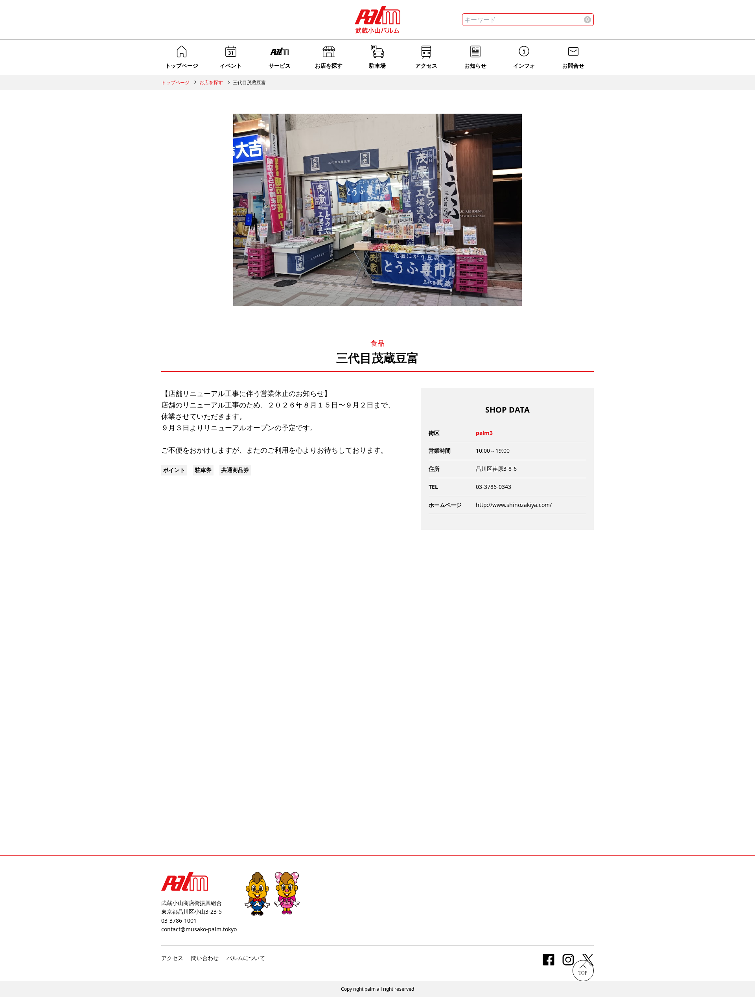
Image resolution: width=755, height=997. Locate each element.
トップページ (175, 82)
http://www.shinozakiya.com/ (514, 505)
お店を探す (211, 82)
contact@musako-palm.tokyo (199, 929)
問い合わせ (205, 958)
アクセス (172, 958)
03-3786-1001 (179, 920)
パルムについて (245, 958)
